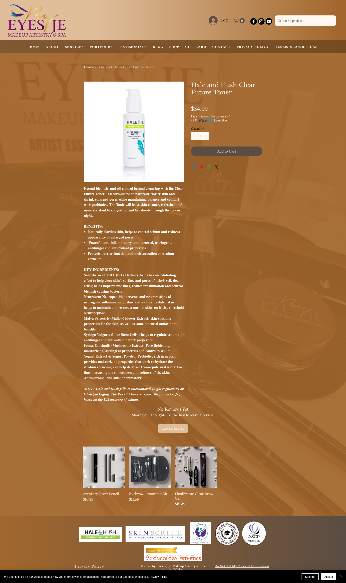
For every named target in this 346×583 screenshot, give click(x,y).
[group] (173, 476)
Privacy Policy (158, 577)
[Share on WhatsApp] (208, 167)
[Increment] (206, 136)
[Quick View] (104, 468)
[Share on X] (216, 167)
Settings (310, 577)
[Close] (341, 576)
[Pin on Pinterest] (201, 167)
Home (89, 67)
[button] (239, 20)
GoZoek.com (178, 569)
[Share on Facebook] (193, 167)
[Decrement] (194, 136)
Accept (328, 577)
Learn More (220, 120)
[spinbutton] (200, 136)
